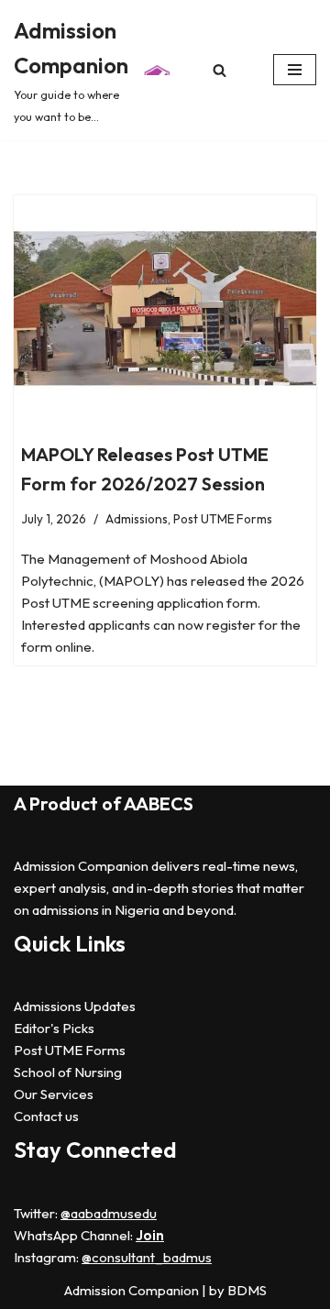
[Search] (219, 70)
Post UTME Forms (222, 519)
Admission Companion (133, 1290)
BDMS (247, 1290)
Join (150, 1235)
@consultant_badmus (147, 1257)
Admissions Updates (75, 1006)
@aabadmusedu (108, 1213)
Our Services (54, 1094)
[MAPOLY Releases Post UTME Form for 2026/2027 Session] (165, 309)
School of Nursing (68, 1072)
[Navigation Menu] (294, 69)
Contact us (46, 1116)
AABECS (158, 803)
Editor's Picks (54, 1028)
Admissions (136, 519)
